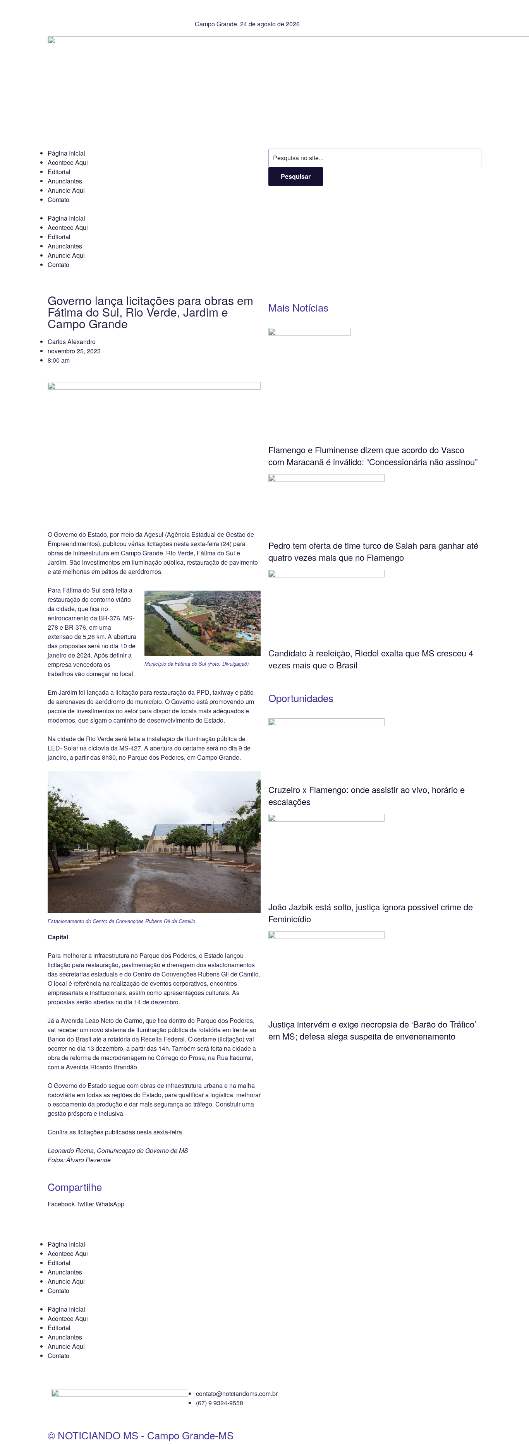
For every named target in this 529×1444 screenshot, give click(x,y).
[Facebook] (351, 13)
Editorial (59, 171)
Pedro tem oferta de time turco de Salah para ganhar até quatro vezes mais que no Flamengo (373, 551)
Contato (58, 199)
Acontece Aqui (68, 162)
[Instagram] (372, 13)
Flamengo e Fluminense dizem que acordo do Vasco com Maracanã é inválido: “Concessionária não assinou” (372, 456)
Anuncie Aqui (66, 190)
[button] (61, 1204)
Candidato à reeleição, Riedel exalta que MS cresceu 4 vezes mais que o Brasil (370, 659)
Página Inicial (66, 153)
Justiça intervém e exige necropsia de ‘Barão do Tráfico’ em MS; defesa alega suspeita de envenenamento (372, 1030)
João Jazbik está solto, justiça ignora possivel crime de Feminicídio (370, 913)
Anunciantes (65, 180)
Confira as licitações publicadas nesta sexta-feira (115, 1131)
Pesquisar (296, 176)
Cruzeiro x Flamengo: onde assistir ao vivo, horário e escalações (366, 795)
